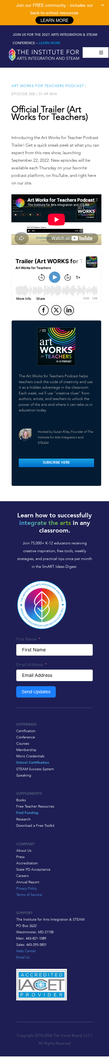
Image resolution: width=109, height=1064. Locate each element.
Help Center (26, 951)
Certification (25, 731)
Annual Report (27, 882)
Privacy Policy (26, 888)
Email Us (23, 957)
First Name (26, 639)
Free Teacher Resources (35, 806)
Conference (25, 737)
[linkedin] (69, 310)
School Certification (32, 762)
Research (23, 819)
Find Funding (27, 813)
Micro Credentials (30, 756)
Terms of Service (29, 895)
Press (20, 857)
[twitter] (56, 310)
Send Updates (36, 691)
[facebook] (44, 310)
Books (21, 800)
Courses (22, 743)
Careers (22, 876)
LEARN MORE (49, 43)
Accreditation (27, 863)
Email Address (29, 664)
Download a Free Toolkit (35, 825)
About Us (23, 850)
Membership (26, 750)
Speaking (23, 775)
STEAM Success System (35, 769)
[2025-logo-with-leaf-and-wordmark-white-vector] (44, 49)
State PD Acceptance (33, 869)
